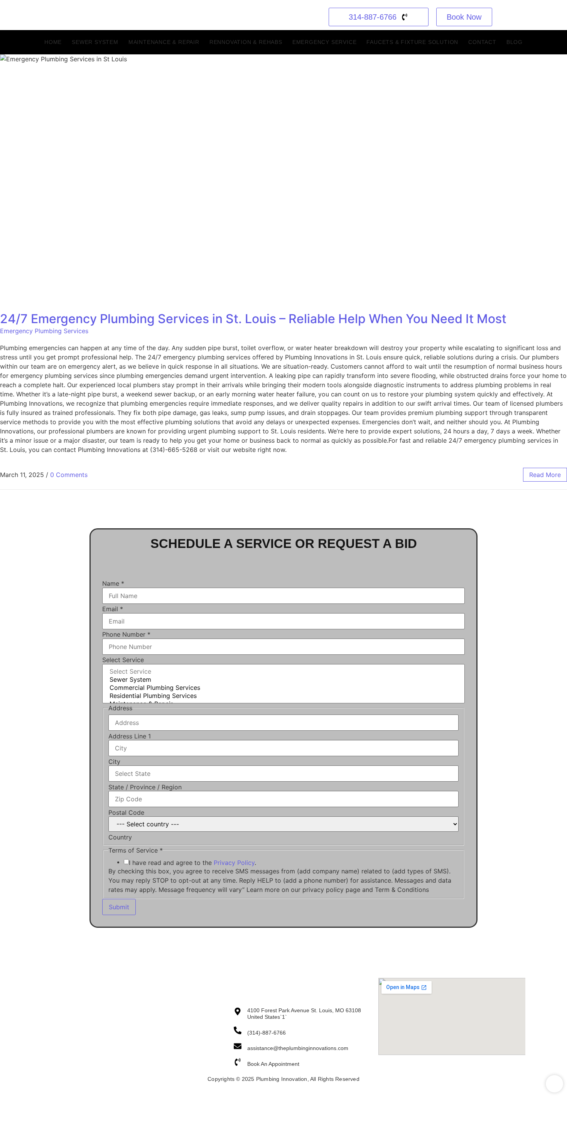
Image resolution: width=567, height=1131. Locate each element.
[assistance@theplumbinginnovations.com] (237, 1046)
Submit (119, 907)
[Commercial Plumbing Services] (283, 688)
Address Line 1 (129, 736)
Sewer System (95, 42)
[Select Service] (283, 671)
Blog (514, 42)
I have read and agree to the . (192, 863)
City (114, 761)
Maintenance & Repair (163, 42)
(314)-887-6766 (266, 1033)
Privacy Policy (234, 862)
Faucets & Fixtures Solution (172, 1051)
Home (53, 42)
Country (120, 837)
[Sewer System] (283, 680)
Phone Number (126, 634)
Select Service (123, 660)
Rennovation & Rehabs (245, 42)
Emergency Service (324, 42)
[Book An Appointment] (237, 1062)
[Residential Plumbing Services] (283, 696)
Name (113, 583)
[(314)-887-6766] (237, 1030)
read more (545, 475)
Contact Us (53, 1023)
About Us (51, 1013)
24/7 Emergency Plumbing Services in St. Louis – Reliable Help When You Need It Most (253, 318)
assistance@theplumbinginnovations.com (297, 1048)
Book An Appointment (273, 1064)
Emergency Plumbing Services (44, 331)
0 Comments (69, 475)
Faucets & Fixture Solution (412, 42)
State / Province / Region (145, 787)
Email (112, 609)
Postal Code (126, 812)
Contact (482, 42)
